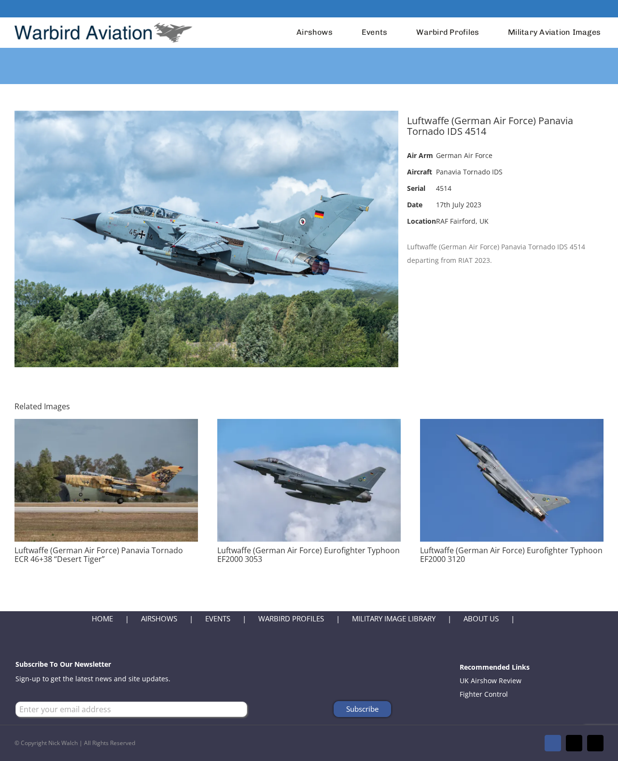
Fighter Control (484, 694)
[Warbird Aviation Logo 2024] (104, 20)
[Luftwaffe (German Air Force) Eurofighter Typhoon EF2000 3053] (309, 425)
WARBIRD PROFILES (291, 618)
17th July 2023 (458, 204)
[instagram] (601, 9)
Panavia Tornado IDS (469, 171)
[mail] (585, 9)
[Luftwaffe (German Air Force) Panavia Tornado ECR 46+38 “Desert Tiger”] (106, 425)
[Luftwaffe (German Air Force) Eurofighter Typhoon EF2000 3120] (512, 425)
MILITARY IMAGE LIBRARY (393, 618)
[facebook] (570, 9)
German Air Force (464, 155)
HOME (102, 618)
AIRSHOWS (159, 618)
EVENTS (217, 618)
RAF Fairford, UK (462, 221)
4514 (443, 188)
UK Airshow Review (490, 680)
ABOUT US (481, 618)
